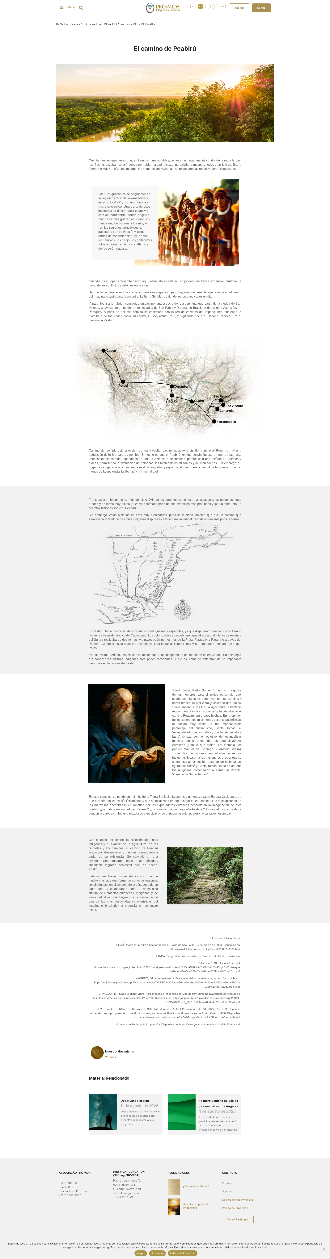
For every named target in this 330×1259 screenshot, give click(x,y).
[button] (81, 8)
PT (193, 6)
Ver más (110, 1057)
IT (208, 6)
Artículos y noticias (80, 24)
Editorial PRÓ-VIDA (111, 24)
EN (215, 6)
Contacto (227, 1183)
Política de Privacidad (235, 1207)
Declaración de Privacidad (238, 1199)
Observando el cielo (135, 1101)
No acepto (157, 1253)
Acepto (140, 1253)
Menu (71, 7)
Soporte (227, 1191)
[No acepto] (324, 1248)
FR (223, 6)
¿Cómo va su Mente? (196, 1186)
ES (200, 6)
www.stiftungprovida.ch (127, 1193)
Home (59, 24)
